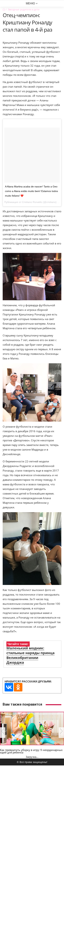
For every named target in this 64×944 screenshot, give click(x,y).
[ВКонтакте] (9, 687)
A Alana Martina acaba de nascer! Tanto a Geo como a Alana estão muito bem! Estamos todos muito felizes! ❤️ (31, 191)
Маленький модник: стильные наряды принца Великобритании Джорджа (30, 655)
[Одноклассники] (18, 687)
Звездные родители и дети (23, 9)
